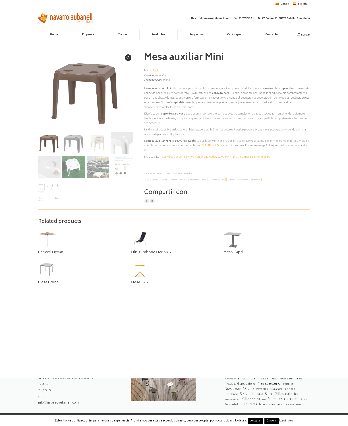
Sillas (269, 394)
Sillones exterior (283, 399)
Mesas (262, 378)
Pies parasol (276, 389)
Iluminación (230, 379)
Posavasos (243, 180)
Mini (204, 180)
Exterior (161, 174)
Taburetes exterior (271, 404)
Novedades (233, 389)
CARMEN (207, 146)
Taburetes (249, 404)
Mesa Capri (233, 252)
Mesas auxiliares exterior (179, 174)
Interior (247, 378)
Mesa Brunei (48, 282)
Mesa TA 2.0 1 (142, 282)
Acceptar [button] (255, 421)
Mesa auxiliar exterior (189, 180)
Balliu (156, 70)
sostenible (255, 180)
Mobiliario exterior (216, 180)
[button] (128, 57)
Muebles (288, 384)
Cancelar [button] (272, 421)
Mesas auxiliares (290, 379)
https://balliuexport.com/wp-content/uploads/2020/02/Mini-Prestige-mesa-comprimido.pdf (216, 157)
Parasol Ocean (50, 252)
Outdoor (231, 180)
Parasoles (262, 389)
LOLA (218, 146)
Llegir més (286, 421)
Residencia (231, 394)
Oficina (248, 389)
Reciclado (289, 389)
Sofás (304, 400)
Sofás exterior (232, 405)
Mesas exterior (270, 384)
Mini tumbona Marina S (151, 252)
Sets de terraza (251, 394)
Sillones (249, 399)
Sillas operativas (233, 400)
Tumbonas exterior (294, 405)
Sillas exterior (287, 394)
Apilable (155, 180)
